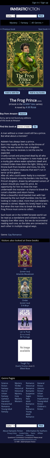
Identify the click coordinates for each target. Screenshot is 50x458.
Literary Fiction (40, 389)
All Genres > (38, 22)
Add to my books (37, 93)
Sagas (28, 396)
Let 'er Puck (25, 332)
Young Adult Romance (30, 414)
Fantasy (24, 22)
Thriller (18, 385)
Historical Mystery (19, 392)
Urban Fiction (40, 394)
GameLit (5, 398)
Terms (33, 433)
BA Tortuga (25, 337)
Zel (25, 269)
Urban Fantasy (4, 394)
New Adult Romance (30, 401)
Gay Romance (15, 234)
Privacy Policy (12, 433)
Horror (4, 391)
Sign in (35, 2)
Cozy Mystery (18, 397)
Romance (30, 383)
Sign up (44, 2)
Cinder (25, 300)
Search (23, 114)
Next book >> (44, 29)
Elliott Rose (25, 368)
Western (18, 401)
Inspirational (42, 398)
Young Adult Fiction (42, 402)
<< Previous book (7, 29)
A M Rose (31, 107)
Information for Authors (36, 431)
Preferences (30, 435)
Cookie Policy (23, 433)
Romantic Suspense (30, 392)
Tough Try (25, 363)
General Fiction (40, 384)
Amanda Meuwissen (25, 274)
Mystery (13, 22)
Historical (19, 388)
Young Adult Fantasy (6, 410)
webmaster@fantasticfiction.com (25, 440)
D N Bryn (25, 305)
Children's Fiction (41, 407)
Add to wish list (12, 93)
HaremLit (5, 401)
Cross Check (25, 334)
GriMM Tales (29, 104)
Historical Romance (30, 387)
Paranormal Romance (6, 405)
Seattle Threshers (22, 366)
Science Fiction (4, 384)
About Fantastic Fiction (13, 431)
